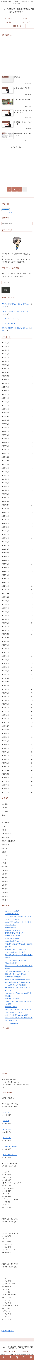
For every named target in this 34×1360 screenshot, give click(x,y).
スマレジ (6, 1112)
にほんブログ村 (7, 212)
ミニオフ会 (5, 318)
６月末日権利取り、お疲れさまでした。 (15, 328)
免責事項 (25, 1351)
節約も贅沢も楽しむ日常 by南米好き (17, 982)
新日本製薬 (7, 1129)
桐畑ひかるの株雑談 (12, 998)
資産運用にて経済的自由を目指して (17, 971)
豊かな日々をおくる (12, 919)
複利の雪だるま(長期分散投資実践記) (17, 979)
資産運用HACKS (11, 1020)
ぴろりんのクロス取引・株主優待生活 (18, 1009)
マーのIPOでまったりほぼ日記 (15, 985)
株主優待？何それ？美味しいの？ (16, 949)
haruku (13, 323)
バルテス (6, 1121)
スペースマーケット (10, 1155)
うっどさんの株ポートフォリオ (15, 960)
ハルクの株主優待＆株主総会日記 (16, 1015)
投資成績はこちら (8, 1331)
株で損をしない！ (11, 1007)
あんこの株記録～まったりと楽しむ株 (18, 916)
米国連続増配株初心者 (12, 935)
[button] (30, 223)
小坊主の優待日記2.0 (12, 914)
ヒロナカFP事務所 (11, 1023)
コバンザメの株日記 (12, 911)
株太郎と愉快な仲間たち (13, 977)
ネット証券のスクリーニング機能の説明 (18, 1018)
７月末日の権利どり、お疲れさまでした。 (16, 304)
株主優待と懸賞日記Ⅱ (12, 930)
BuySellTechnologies (10, 1146)
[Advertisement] (17, 56)
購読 (5, 290)
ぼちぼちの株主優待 (12, 938)
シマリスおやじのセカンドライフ (16, 952)
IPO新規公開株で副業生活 (14, 933)
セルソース (7, 1138)
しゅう (4, 307)
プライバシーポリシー (8, 1351)
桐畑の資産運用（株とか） (14, 941)
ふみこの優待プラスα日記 (14, 1012)
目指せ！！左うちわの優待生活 (15, 974)
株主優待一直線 (10, 927)
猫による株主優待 (11, 963)
